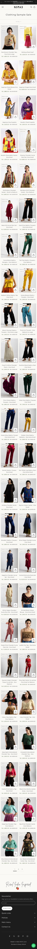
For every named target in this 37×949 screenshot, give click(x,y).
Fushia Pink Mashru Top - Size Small (9, 790)
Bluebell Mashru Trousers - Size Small (9, 541)
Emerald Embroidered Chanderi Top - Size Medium (27, 754)
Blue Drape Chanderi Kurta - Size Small (27, 541)
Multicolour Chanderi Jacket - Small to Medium (9, 191)
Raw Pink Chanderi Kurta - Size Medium (27, 825)
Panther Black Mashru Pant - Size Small (27, 366)
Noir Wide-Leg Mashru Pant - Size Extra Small (27, 471)
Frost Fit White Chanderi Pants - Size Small (9, 366)
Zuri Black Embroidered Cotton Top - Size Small (27, 860)
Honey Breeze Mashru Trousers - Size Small (27, 296)
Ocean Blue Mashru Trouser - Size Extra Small (9, 436)
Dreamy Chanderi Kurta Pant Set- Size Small (27, 156)
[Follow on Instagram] (18, 936)
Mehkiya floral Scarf (27, 52)
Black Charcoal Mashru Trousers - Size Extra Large (9, 331)
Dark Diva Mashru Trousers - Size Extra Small (27, 226)
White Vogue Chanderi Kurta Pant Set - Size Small (9, 611)
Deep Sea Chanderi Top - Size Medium (9, 825)
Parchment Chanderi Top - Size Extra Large (9, 53)
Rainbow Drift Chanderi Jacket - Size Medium (27, 191)
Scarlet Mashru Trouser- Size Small (9, 471)
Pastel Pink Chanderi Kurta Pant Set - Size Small (9, 646)
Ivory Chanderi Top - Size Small (27, 718)
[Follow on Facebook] (9, 936)
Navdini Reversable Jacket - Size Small (9, 156)
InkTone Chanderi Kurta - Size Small (9, 506)
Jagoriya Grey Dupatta (9, 122)
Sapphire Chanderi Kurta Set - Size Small (9, 576)
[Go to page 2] (22, 869)
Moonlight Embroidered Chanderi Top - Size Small (9, 753)
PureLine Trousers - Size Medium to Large (27, 331)
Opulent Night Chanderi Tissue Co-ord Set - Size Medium (9, 682)
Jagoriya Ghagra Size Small (27, 87)
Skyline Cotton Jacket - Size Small (27, 506)
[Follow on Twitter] (14, 936)
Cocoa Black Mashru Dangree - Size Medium (9, 261)
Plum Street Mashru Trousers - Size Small (9, 401)
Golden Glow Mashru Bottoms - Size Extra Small (27, 436)
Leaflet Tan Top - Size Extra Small (27, 646)
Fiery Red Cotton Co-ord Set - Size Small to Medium (27, 681)
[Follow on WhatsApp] (27, 936)
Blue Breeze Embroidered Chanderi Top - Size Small (9, 860)
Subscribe (7, 908)
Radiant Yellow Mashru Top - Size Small (9, 296)
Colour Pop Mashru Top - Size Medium (9, 718)
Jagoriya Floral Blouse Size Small (9, 88)
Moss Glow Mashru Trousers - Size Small (27, 401)
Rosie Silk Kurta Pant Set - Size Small (9, 226)
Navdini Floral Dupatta (27, 122)
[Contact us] (33, 946)
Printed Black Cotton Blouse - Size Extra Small (27, 611)
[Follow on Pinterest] (23, 936)
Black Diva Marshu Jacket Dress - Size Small (27, 790)
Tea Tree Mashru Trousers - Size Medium (27, 261)
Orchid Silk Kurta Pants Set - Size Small (27, 576)
